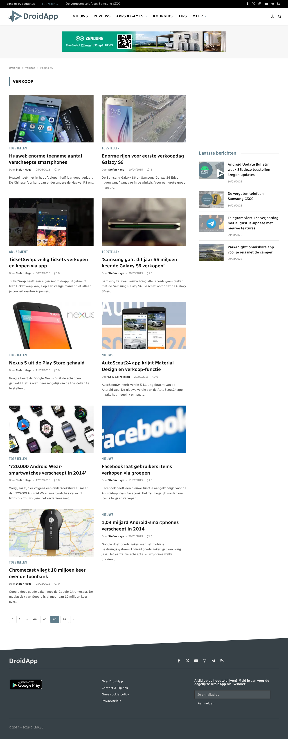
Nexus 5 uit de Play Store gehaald (47, 363)
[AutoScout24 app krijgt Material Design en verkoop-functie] (144, 326)
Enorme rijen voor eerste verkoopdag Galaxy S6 (143, 159)
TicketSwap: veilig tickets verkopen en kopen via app (48, 263)
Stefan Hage (24, 169)
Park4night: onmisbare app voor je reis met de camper (251, 249)
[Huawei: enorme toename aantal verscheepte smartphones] (51, 118)
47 (64, 619)
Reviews (102, 16)
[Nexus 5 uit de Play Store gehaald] (51, 326)
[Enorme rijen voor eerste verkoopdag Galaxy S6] (144, 118)
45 (45, 619)
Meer (198, 16)
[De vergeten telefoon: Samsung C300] (211, 199)
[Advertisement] (239, 108)
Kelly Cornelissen (119, 376)
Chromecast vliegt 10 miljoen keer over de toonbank (47, 573)
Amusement (18, 252)
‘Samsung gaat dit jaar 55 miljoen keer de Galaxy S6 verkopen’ (139, 263)
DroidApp (14, 67)
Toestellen (18, 148)
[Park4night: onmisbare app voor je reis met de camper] (211, 252)
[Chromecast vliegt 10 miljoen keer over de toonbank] (51, 533)
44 (35, 619)
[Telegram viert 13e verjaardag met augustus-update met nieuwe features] (211, 223)
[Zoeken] (279, 16)
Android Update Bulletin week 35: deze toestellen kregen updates (249, 169)
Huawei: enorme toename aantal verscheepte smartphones (45, 159)
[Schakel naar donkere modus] (272, 16)
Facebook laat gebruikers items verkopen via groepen (137, 470)
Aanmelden (206, 703)
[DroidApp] (34, 16)
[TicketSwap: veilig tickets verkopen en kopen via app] (51, 222)
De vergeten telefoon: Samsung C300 (93, 4)
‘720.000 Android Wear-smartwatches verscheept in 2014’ (47, 470)
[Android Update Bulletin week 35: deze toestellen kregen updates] (211, 170)
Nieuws (80, 16)
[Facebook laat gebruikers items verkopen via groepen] (144, 429)
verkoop (30, 67)
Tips (182, 16)
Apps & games (129, 16)
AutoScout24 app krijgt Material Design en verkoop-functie (138, 366)
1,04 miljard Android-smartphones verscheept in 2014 (140, 525)
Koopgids (163, 16)
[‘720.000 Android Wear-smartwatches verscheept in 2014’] (51, 429)
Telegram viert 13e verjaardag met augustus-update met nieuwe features (253, 223)
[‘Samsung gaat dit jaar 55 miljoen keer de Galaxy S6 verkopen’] (144, 222)
